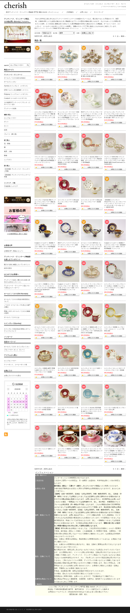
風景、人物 (8, 151)
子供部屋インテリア (11, 186)
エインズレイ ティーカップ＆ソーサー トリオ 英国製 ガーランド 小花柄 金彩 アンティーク (91, 285)
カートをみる (122, 6)
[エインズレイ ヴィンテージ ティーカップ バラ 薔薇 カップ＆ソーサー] (45, 99)
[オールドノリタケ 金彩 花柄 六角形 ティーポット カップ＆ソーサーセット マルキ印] (115, 56)
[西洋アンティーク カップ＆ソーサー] (68, 230)
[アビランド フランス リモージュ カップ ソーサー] (115, 144)
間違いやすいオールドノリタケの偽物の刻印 (17, 312)
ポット (118, 4)
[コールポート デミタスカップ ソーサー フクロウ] (68, 271)
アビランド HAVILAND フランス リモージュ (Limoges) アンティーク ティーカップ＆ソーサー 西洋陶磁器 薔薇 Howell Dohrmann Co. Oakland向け (114, 160)
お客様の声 (8, 245)
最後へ (123, 36)
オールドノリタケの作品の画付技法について (17, 300)
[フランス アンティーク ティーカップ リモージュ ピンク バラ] (45, 144)
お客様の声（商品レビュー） (14, 251)
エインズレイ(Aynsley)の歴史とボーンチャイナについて (17, 330)
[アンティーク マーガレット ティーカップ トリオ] (92, 99)
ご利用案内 (70, 12)
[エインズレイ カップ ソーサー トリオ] (92, 271)
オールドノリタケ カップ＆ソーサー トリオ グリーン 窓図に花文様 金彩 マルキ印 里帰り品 (68, 329)
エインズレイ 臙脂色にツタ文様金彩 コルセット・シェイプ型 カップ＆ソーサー (68, 450)
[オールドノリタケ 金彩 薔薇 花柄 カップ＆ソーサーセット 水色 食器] (68, 56)
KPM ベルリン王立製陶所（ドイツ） (16, 90)
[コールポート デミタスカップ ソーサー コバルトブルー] (45, 230)
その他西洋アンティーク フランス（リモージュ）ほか (17, 103)
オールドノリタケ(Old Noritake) (16, 294)
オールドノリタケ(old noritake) (14, 78)
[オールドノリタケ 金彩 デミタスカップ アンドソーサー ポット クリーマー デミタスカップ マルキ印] (92, 56)
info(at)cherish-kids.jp (76, 592)
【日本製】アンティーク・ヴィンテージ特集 (17, 170)
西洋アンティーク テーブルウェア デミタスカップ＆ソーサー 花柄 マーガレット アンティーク (68, 244)
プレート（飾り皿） (11, 134)
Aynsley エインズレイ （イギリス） (16, 86)
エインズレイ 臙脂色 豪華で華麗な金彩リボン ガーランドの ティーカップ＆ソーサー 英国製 (45, 370)
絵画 (5, 130)
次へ (118, 36)
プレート (123, 4)
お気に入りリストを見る (12, 375)
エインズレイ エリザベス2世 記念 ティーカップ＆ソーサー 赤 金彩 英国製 (68, 201)
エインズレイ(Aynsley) (12, 323)
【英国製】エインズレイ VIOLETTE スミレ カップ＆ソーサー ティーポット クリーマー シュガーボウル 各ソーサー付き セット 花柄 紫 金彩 (115, 203)
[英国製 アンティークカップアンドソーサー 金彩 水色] (45, 56)
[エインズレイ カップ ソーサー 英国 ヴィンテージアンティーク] (68, 436)
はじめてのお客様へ (11, 274)
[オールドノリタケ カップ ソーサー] (92, 230)
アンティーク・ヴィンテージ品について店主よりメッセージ (17, 287)
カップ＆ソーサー (109, 4)
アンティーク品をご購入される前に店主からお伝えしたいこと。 (17, 281)
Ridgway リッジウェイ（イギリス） (16, 94)
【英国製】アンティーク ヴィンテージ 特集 (17, 176)
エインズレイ (99, 4)
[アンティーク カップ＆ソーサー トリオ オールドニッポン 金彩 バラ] (115, 99)
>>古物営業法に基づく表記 (17, 234)
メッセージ (8, 337)
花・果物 (7, 143)
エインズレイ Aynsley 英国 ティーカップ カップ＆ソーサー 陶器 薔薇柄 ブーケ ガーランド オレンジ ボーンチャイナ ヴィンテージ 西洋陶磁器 (45, 115)
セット (6, 126)
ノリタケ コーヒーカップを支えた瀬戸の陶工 (17, 306)
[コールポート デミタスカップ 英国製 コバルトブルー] (115, 230)
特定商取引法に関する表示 (34, 609)
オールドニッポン (10, 82)
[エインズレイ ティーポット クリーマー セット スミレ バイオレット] (115, 187)
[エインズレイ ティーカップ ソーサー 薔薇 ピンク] (92, 144)
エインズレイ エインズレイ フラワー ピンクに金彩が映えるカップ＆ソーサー (91, 450)
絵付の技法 (8, 268)
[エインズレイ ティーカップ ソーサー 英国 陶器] (45, 187)
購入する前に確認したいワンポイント (17, 264)
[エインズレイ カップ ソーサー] (92, 314)
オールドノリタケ (89, 4)
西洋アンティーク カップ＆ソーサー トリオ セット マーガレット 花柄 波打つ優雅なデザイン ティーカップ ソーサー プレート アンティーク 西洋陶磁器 (91, 115)
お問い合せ (84, 12)
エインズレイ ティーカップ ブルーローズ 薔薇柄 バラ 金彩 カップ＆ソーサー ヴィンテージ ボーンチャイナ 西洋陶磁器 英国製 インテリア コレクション (114, 452)
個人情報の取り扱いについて (15, 609)
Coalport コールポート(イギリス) (15, 98)
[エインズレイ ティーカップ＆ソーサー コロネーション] (68, 187)
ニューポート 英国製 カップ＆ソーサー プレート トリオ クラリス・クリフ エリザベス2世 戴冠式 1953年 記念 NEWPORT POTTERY (45, 287)
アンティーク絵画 (10, 108)
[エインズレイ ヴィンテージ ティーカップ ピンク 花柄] (92, 436)
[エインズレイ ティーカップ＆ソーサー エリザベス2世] (92, 187)
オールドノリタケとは (11, 317)
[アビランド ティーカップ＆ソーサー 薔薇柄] (68, 144)
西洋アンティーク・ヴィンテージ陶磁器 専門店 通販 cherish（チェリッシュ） (32, 12)
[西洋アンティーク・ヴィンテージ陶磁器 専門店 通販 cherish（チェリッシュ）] (15, 7)
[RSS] (6, 435)
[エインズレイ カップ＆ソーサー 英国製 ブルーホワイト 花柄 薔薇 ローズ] (115, 436)
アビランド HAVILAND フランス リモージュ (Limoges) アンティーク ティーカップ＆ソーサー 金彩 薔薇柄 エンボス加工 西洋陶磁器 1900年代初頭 (68, 160)
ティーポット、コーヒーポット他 (15, 364)
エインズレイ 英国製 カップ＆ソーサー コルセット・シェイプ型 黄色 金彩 (114, 329)
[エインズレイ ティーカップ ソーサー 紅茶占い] (115, 271)
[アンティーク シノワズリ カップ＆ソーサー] (68, 99)
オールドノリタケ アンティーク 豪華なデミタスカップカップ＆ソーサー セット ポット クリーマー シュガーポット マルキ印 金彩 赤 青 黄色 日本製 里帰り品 (91, 72)
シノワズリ (8, 160)
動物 (5, 155)
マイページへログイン (109, 6)
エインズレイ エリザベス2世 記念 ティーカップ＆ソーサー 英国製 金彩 (91, 201)
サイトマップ (98, 12)
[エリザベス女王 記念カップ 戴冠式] (45, 271)
